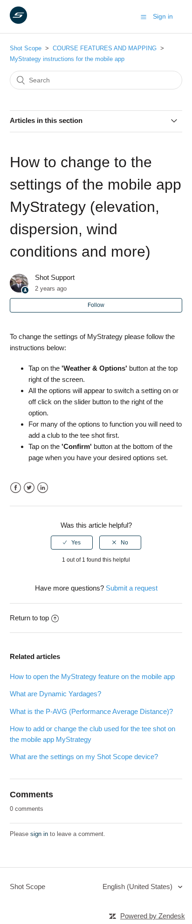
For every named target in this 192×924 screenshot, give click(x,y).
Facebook (15, 488)
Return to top (29, 618)
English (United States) (138, 886)
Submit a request (132, 588)
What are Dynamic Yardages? (55, 694)
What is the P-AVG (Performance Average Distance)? (91, 711)
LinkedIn (42, 488)
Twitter (29, 488)
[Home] (18, 21)
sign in (39, 833)
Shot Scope (25, 48)
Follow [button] (96, 305)
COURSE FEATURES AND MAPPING (105, 48)
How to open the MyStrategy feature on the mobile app (92, 676)
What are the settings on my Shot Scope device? (84, 757)
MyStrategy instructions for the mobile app (67, 58)
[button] (143, 16)
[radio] (72, 543)
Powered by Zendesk (152, 916)
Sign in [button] (163, 16)
